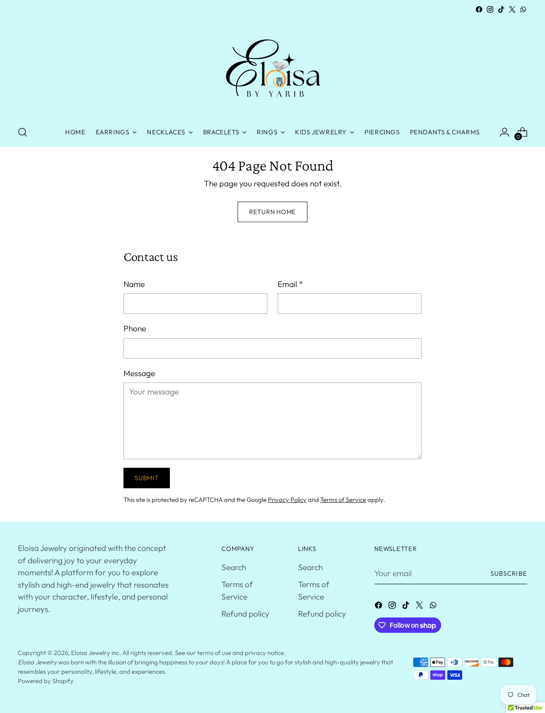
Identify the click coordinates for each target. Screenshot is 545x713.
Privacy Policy (287, 500)
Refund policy (245, 614)
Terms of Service (343, 500)
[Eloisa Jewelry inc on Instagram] (490, 9)
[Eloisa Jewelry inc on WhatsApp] (523, 9)
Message (139, 373)
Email (290, 284)
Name (134, 284)
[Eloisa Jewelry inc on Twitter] (512, 9)
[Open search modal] (22, 132)
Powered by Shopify (46, 681)
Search (233, 567)
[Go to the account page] (504, 132)
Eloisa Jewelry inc (95, 653)
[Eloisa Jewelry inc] (272, 66)
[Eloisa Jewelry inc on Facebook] (479, 9)
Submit (146, 478)
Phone (134, 328)
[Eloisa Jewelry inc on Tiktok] (501, 9)
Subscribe (508, 573)
